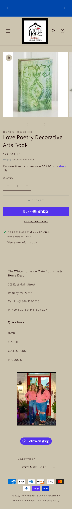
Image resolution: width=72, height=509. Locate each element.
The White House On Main (33, 495)
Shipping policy (51, 500)
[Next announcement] (64, 8)
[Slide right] (44, 124)
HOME (11, 332)
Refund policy (32, 500)
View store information (22, 242)
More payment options (36, 221)
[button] (8, 31)
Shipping (7, 159)
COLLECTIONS (17, 351)
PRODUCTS (15, 360)
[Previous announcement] (7, 8)
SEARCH (13, 342)
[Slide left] (27, 124)
